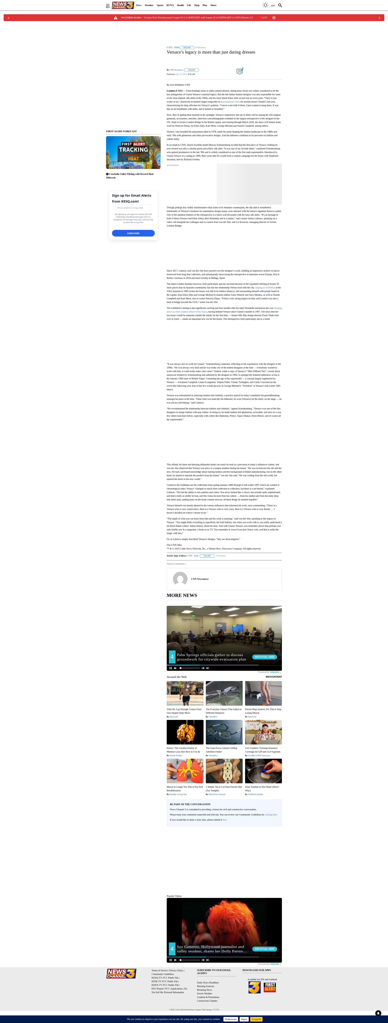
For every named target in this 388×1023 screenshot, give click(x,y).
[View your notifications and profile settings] (279, 852)
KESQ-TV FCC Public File (165, 991)
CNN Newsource (176, 70)
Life (189, 5)
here (224, 819)
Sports (160, 5)
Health (180, 5)
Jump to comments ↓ (176, 563)
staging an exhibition (265, 287)
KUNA (170, 5)
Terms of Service (160, 984)
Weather (149, 5)
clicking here (271, 814)
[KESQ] (123, 5)
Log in (269, 831)
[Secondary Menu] (110, 5)
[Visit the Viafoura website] (275, 904)
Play (205, 5)
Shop (196, 5)
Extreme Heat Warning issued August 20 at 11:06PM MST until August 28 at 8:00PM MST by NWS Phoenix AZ (198, 17)
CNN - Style (193, 556)
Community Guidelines (163, 988)
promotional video (231, 101)
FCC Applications (173, 1002)
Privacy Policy (176, 984)
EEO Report (158, 1002)
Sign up (277, 831)
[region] (224, 867)
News (139, 5)
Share (213, 5)
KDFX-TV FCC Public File (165, 999)
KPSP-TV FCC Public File (165, 995)
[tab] (175, 852)
